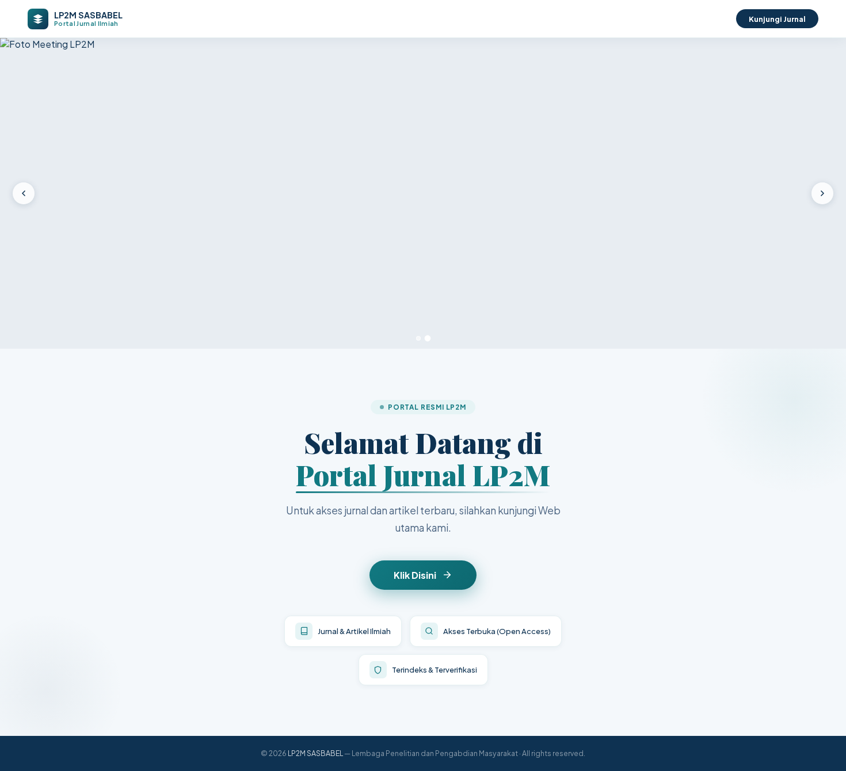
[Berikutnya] (822, 193)
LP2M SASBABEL (315, 753)
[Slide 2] (428, 338)
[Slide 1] (418, 338)
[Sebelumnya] (24, 193)
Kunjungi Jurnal (777, 19)
